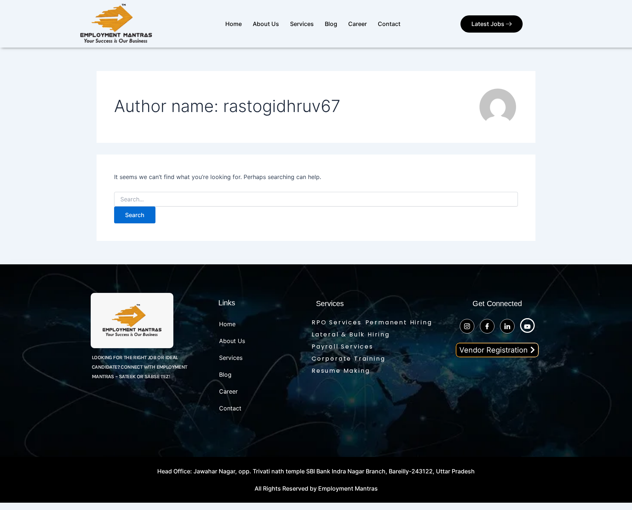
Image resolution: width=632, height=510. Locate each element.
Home (233, 23)
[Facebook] (487, 326)
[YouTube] (527, 325)
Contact (389, 23)
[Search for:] (316, 199)
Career (357, 23)
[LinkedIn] (507, 326)
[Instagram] (467, 326)
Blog (331, 23)
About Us (266, 23)
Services (302, 23)
